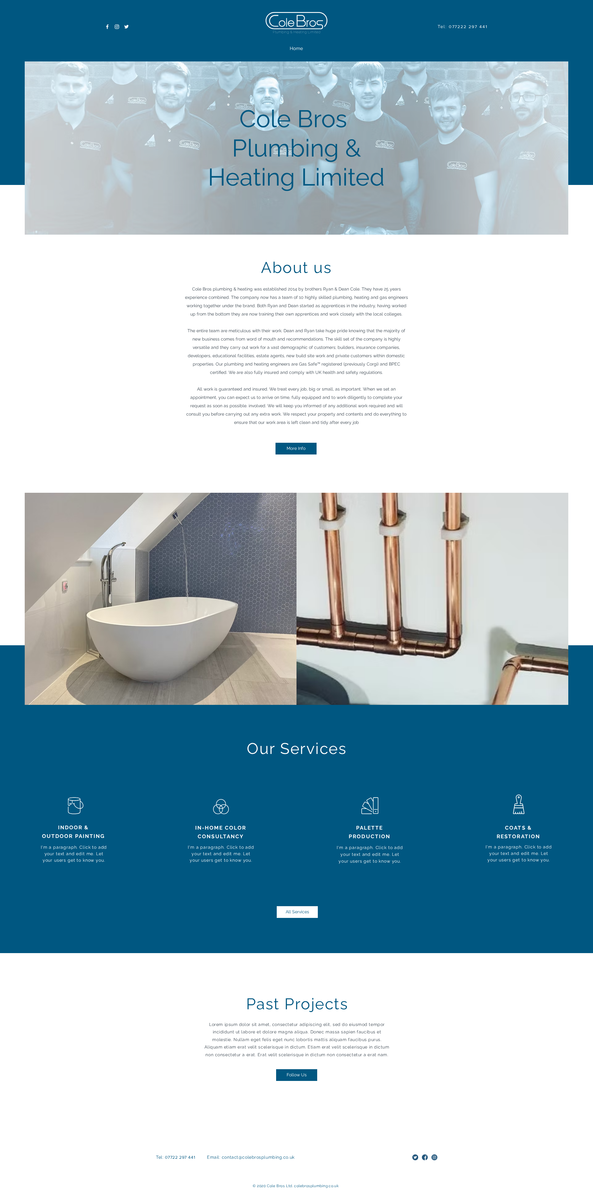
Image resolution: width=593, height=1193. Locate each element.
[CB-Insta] (434, 1157)
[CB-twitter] (415, 1157)
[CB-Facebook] (425, 1157)
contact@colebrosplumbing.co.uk (258, 1157)
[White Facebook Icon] (107, 27)
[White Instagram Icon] (117, 27)
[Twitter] (126, 27)
